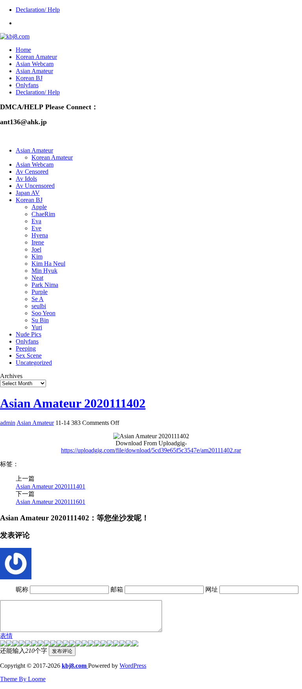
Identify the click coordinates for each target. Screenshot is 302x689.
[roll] (79, 644)
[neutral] (104, 644)
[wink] (85, 644)
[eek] (41, 644)
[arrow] (97, 644)
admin (7, 422)
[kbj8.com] (14, 36)
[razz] (9, 644)
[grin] (34, 644)
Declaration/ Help (38, 9)
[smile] (22, 644)
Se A (37, 299)
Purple (39, 291)
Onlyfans (27, 85)
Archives (11, 376)
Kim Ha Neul (48, 263)
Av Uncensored (35, 185)
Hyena (39, 235)
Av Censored (32, 171)
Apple (39, 207)
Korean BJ (29, 78)
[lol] (60, 644)
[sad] (16, 644)
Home (23, 49)
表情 (6, 635)
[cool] (53, 644)
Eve (36, 228)
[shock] (129, 644)
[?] (116, 644)
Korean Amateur (36, 56)
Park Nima (44, 284)
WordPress (133, 665)
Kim (36, 256)
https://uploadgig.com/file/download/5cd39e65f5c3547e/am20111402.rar (151, 450)
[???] (47, 644)
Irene (37, 242)
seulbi (38, 306)
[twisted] (72, 644)
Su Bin (40, 320)
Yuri (36, 327)
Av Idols (26, 178)
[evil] (123, 644)
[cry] (110, 644)
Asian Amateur (34, 71)
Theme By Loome (23, 679)
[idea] (91, 644)
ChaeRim (43, 214)
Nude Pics (28, 334)
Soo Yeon (43, 313)
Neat (37, 277)
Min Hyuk (44, 270)
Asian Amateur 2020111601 (50, 501)
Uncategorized (34, 362)
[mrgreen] (3, 644)
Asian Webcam (34, 64)
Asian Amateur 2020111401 (50, 486)
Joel (36, 249)
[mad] (66, 644)
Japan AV (28, 192)
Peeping (26, 348)
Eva (36, 221)
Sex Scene (29, 355)
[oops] (28, 644)
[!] (135, 644)
